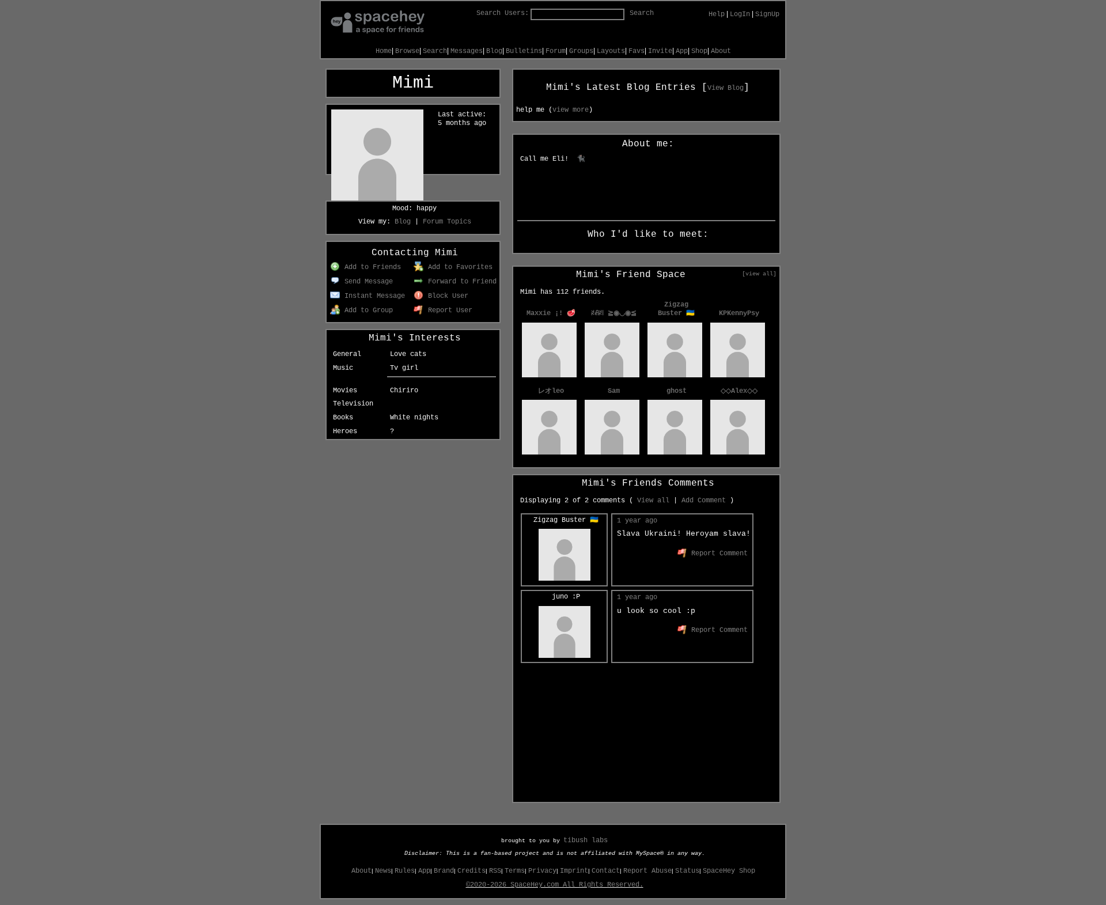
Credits (471, 871)
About (721, 51)
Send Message (366, 282)
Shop (699, 51)
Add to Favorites (458, 267)
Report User (448, 310)
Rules (405, 871)
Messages (466, 51)
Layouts (611, 51)
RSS (495, 871)
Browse (407, 51)
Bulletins (524, 51)
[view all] (759, 273)
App (682, 51)
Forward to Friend (460, 282)
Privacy (542, 871)
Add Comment (703, 501)
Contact (606, 871)
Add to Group (366, 310)
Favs (636, 51)
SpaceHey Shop (729, 871)
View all (653, 501)
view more (570, 110)
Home (384, 51)
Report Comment (717, 554)
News (383, 871)
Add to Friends (370, 267)
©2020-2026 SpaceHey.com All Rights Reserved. (554, 885)
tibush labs (585, 840)
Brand (444, 871)
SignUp (767, 14)
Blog (494, 51)
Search (642, 13)
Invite (660, 51)
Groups (581, 51)
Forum (556, 51)
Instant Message (372, 296)
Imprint (574, 871)
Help (717, 14)
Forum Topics (447, 222)
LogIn (740, 14)
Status (687, 871)
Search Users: (502, 13)
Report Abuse (647, 871)
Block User (446, 296)
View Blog (725, 88)
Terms (515, 871)
